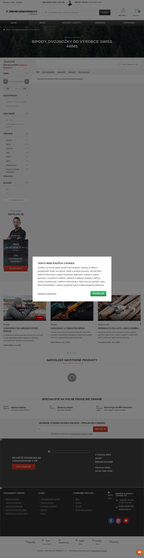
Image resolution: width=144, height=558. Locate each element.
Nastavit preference (47, 293)
